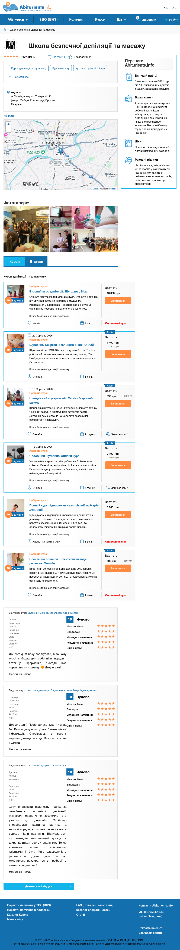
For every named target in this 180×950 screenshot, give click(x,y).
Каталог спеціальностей (93, 910)
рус (174, 7)
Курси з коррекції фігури (90, 68)
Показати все (20, 77)
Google (113, 188)
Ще (119, 19)
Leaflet (95, 188)
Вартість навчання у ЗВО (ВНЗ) (29, 905)
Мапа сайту (15, 919)
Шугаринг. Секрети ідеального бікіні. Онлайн (62, 344)
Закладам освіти (150, 933)
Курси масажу (60, 68)
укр (166, 7)
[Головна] (31, 7)
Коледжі (76, 19)
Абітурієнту (18, 19)
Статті (80, 914)
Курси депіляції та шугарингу (28, 68)
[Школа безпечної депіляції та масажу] (26, 229)
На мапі (9, 115)
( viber (143, 916)
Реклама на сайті (150, 928)
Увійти (173, 19)
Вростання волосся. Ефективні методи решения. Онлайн (57, 561)
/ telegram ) (155, 916)
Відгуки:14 (59, 56)
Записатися (118, 301)
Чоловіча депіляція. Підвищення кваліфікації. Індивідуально (62, 690)
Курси (100, 19)
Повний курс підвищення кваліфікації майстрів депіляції (64, 507)
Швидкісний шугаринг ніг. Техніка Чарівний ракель (61, 400)
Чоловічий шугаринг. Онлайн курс (54, 456)
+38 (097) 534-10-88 (151, 912)
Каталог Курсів (17, 914)
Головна (5, 29)
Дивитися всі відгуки (38, 886)
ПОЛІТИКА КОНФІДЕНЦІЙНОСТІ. (126, 940)
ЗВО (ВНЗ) (48, 19)
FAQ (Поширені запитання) (94, 905)
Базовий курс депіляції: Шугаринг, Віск (58, 291)
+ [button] (8, 124)
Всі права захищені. (25, 943)
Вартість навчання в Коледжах (28, 910)
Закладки (149, 19)
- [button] (8, 129)
